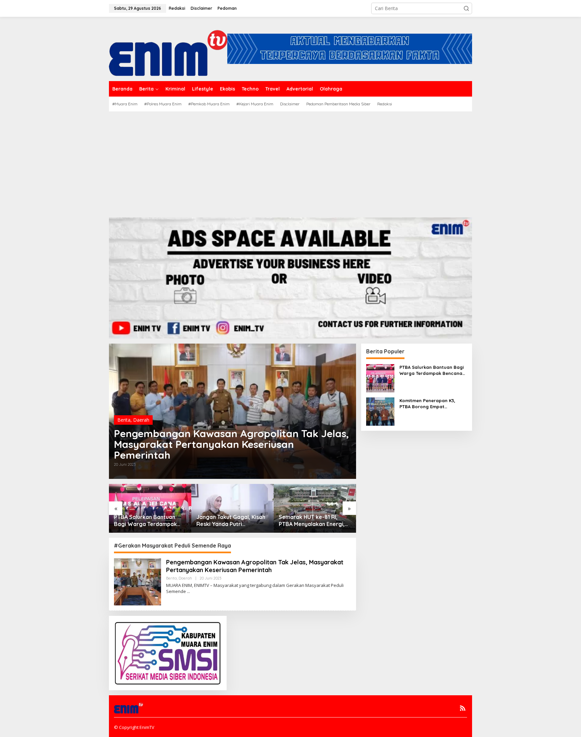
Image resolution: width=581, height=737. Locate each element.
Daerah (141, 420)
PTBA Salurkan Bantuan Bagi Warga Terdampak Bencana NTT (145, 521)
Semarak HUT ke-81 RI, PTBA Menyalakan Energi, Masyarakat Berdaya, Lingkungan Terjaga (312, 521)
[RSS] (462, 708)
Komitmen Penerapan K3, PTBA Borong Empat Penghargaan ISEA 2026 (427, 404)
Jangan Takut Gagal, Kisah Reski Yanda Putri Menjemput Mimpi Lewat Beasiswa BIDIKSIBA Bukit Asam (230, 521)
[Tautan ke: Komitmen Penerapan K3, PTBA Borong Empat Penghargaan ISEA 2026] (380, 411)
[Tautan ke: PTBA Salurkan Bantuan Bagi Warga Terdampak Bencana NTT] (380, 377)
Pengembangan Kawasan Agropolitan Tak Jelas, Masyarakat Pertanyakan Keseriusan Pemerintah (231, 444)
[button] (466, 8)
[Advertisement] (290, 162)
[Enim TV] (168, 48)
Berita (123, 420)
